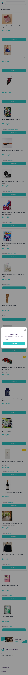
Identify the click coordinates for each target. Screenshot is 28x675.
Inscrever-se (14, 343)
